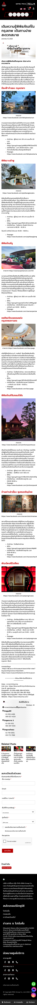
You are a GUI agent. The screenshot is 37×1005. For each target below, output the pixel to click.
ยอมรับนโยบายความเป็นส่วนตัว (15, 827)
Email (4, 789)
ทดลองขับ (7, 914)
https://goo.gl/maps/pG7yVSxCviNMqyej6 (22, 303)
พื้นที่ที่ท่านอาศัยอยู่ (8, 808)
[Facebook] (33, 990)
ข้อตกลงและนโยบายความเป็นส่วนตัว (15, 831)
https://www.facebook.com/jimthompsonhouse (18, 445)
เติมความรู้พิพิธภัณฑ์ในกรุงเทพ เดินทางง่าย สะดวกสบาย (18, 31)
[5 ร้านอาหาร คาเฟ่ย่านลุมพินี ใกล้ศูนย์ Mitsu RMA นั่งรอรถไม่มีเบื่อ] (6, 748)
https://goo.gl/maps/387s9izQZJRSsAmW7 (22, 380)
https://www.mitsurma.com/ (18, 697)
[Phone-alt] (27, 14)
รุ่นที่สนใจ (5, 817)
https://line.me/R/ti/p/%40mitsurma (22, 686)
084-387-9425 (10, 726)
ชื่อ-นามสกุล (6, 779)
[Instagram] (33, 994)
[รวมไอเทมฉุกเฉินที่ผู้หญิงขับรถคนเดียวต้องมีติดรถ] (31, 748)
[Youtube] (14, 14)
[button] (4, 9)
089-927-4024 (10, 716)
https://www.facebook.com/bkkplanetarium (18, 118)
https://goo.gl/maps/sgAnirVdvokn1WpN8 (21, 548)
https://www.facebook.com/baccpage (21, 348)
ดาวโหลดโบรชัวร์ (9, 917)
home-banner (6, 867)
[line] (33, 984)
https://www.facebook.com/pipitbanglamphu (18, 193)
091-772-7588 (10, 735)
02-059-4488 (10, 714)
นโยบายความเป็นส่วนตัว (11, 985)
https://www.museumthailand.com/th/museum (18, 673)
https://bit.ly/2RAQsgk (26, 694)
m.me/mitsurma (12, 684)
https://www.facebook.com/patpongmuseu (18, 596)
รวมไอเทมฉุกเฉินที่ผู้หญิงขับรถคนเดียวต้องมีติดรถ (30, 757)
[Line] (23, 14)
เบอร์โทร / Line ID (8, 798)
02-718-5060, (10, 733)
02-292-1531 (9, 723)
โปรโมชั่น (6, 911)
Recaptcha (6, 835)
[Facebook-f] (10, 14)
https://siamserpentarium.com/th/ (21, 271)
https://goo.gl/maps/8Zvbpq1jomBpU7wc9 (22, 628)
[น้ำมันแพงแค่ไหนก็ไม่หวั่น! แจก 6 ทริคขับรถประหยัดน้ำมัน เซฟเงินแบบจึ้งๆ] (18, 748)
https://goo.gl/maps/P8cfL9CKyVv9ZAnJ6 (22, 223)
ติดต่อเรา (29, 705)
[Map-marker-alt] (13, 962)
